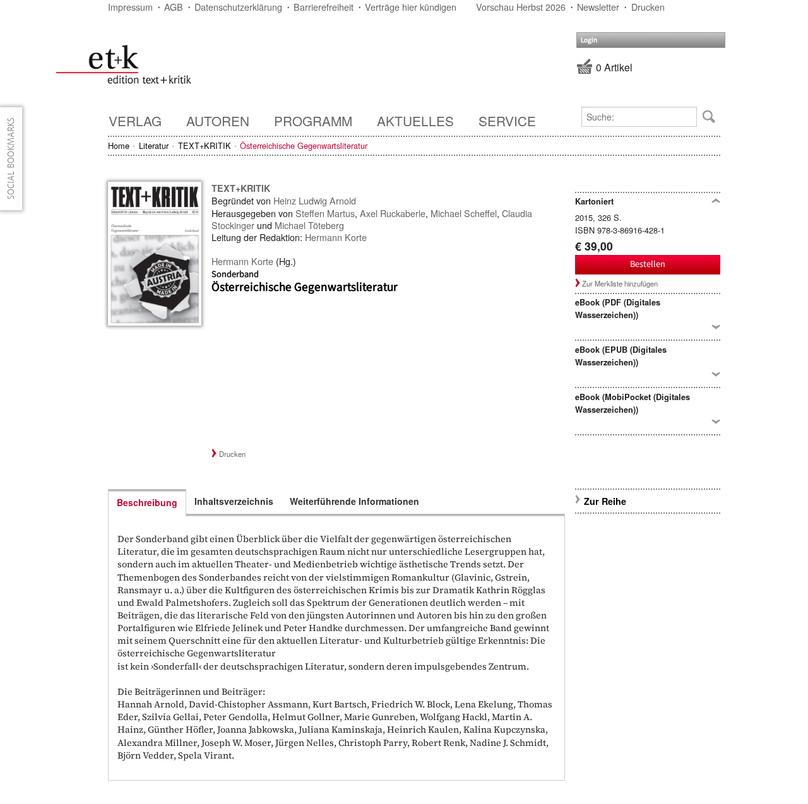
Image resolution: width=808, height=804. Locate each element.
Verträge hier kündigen (410, 6)
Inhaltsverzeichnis (233, 501)
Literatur (154, 145)
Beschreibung (147, 502)
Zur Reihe (605, 501)
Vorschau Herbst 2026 (521, 6)
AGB (173, 6)
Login (589, 40)
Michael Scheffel (464, 213)
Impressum (130, 6)
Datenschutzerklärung (238, 6)
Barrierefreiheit (324, 6)
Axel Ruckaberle (392, 213)
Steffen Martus (325, 213)
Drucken (648, 6)
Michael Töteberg (309, 225)
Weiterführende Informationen (354, 501)
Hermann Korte (336, 237)
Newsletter (598, 6)
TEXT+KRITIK (204, 145)
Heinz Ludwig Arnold (314, 200)
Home (118, 145)
